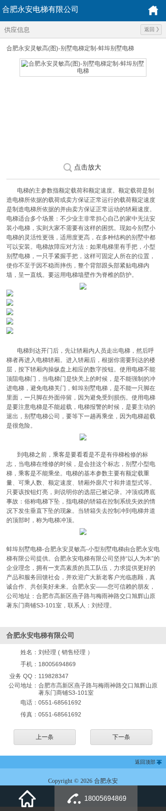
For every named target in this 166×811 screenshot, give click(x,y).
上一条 (45, 736)
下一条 (121, 736)
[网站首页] (27, 798)
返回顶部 (145, 762)
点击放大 (87, 167)
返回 (149, 29)
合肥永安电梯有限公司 (40, 9)
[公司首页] (153, 14)
